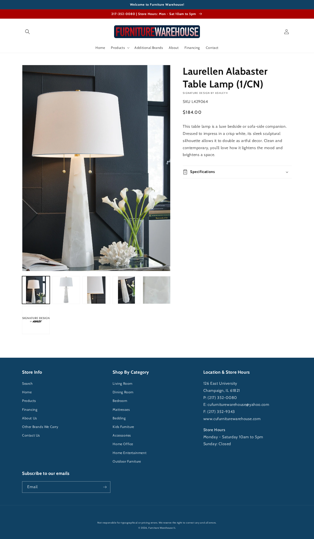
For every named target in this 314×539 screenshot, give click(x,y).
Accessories (122, 435)
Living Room (122, 383)
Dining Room (123, 392)
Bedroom (120, 400)
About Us (29, 418)
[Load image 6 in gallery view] (36, 320)
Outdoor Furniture (127, 461)
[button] (27, 31)
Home (27, 392)
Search (27, 383)
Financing (29, 409)
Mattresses (121, 409)
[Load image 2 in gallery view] (66, 290)
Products (29, 400)
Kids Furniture (123, 427)
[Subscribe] (104, 487)
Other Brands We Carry (40, 427)
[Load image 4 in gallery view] (126, 290)
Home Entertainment (129, 453)
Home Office (123, 444)
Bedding (119, 418)
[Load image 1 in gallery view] (36, 290)
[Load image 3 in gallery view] (96, 290)
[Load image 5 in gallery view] (156, 290)
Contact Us (31, 435)
